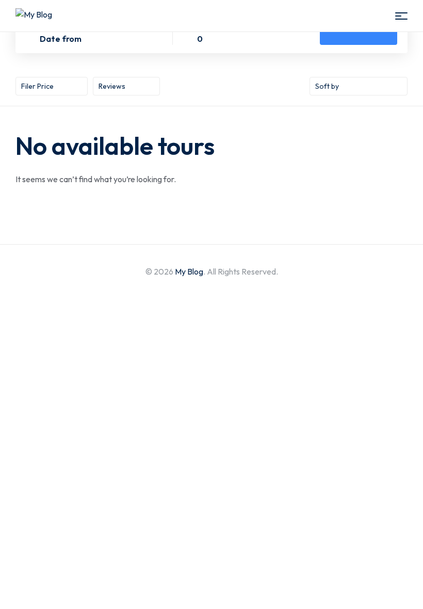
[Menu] (401, 16)
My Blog (189, 271)
